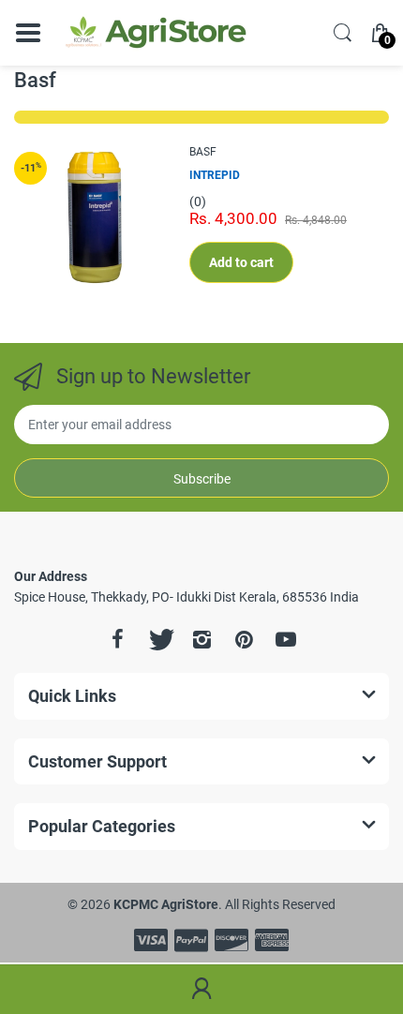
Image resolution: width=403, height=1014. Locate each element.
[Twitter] (159, 639)
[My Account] (201, 989)
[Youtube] (286, 639)
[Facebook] (117, 639)
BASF (202, 151)
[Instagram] (201, 639)
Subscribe (202, 478)
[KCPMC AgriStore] (154, 33)
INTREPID (214, 175)
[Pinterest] (243, 639)
